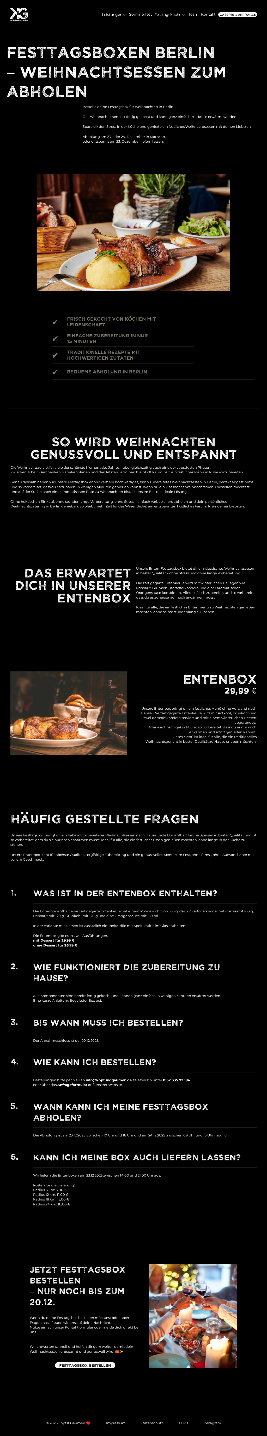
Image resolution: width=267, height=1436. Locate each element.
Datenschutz (152, 1423)
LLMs (183, 1423)
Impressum (116, 1423)
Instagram (212, 1423)
